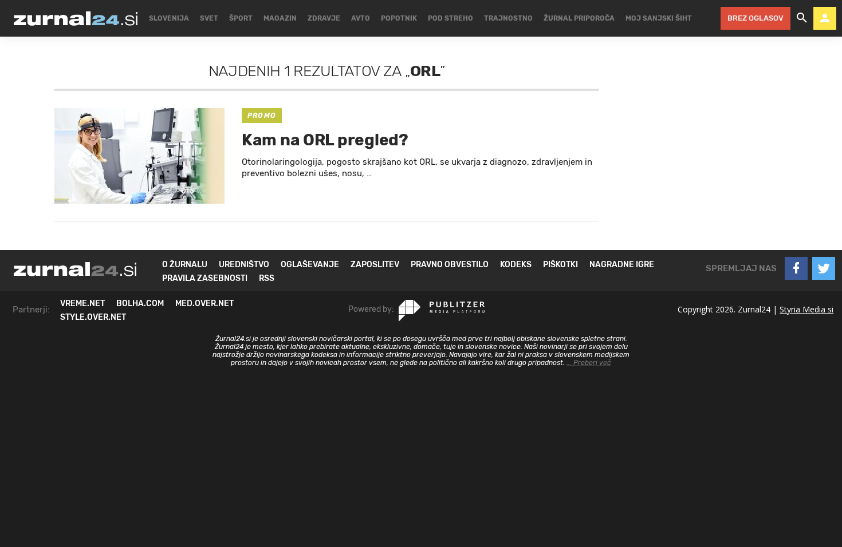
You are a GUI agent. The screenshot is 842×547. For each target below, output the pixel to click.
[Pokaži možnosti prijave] (824, 18)
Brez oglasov (755, 18)
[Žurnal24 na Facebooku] (796, 268)
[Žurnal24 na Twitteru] (823, 268)
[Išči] (801, 18)
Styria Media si (806, 309)
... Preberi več (588, 363)
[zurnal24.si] (75, 18)
